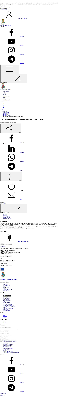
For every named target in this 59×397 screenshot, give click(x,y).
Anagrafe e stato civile (7, 295)
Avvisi (4, 317)
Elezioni (4, 97)
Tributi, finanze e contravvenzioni (9, 306)
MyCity (2, 395)
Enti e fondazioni (6, 287)
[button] (6, 91)
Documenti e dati (6, 113)
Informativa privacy (6, 349)
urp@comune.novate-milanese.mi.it (9, 340)
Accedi (1, 109)
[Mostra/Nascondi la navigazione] (9, 69)
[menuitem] (13, 142)
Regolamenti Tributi (6, 115)
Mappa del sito (3, 393)
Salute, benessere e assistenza (8, 308)
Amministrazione (6, 112)
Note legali (5, 350)
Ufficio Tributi (3, 246)
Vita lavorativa (5, 297)
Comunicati (5, 316)
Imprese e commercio (7, 298)
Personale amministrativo (7, 289)
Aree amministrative (6, 285)
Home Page (5, 111)
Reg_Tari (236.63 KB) (23, 241)
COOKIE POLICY (4, 6)
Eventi (4, 322)
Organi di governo (6, 284)
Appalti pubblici (6, 299)
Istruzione (4, 98)
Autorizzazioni (5, 309)
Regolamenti (5, 114)
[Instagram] (3, 106)
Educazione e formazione (7, 304)
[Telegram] (3, 107)
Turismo (4, 301)
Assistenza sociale (6, 96)
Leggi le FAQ (5, 343)
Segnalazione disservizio (7, 345)
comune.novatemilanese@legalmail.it (9, 341)
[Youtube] (3, 105)
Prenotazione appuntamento (8, 344)
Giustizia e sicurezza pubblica (8, 305)
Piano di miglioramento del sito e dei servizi (11, 352)
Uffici (4, 286)
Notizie (4, 315)
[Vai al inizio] (0, 267)
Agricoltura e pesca (6, 310)
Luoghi (4, 321)
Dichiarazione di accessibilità (8, 351)
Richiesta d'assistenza (7, 346)
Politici (4, 288)
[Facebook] (3, 103)
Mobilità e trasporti (6, 302)
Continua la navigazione (5, 8)
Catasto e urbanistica (6, 300)
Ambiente (4, 307)
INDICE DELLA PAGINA (5, 212)
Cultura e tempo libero (7, 296)
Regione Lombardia (4, 9)
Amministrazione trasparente (8, 348)
